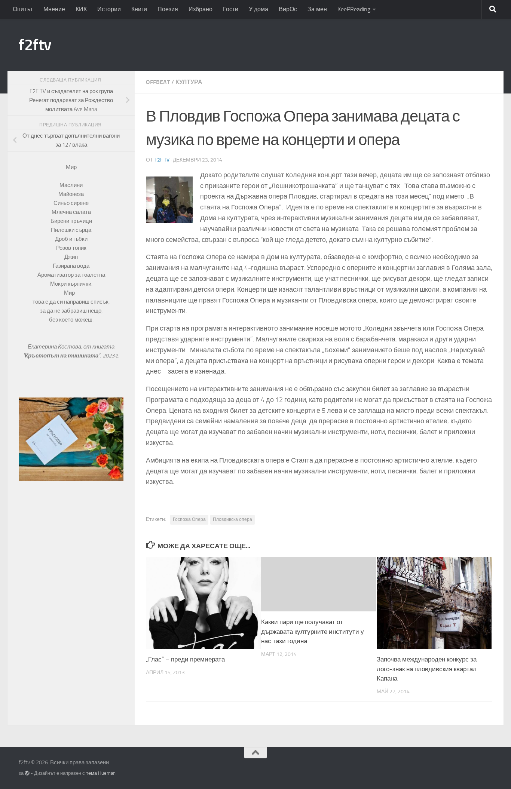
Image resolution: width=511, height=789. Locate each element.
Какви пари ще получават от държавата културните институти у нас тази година (312, 631)
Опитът (23, 9)
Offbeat (158, 82)
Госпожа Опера (189, 519)
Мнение (54, 9)
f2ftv (35, 45)
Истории (109, 9)
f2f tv (161, 160)
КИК (81, 9)
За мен (317, 9)
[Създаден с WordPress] (27, 773)
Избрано (200, 9)
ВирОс (288, 9)
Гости (230, 9)
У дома (258, 9)
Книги (139, 9)
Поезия (167, 9)
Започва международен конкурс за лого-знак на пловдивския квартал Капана (427, 669)
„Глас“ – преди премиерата (185, 659)
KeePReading (353, 9)
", (62, 355)
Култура (188, 82)
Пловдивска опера (232, 519)
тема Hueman (101, 773)
